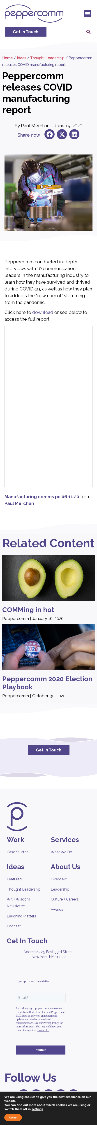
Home (7, 58)
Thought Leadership (47, 58)
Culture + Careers (65, 899)
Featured (14, 879)
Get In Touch (27, 941)
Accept (13, 1117)
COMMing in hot (28, 610)
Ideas (21, 58)
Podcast (14, 926)
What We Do (61, 852)
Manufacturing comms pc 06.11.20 (42, 496)
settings (37, 1109)
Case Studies (17, 852)
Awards (57, 909)
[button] (87, 13)
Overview (59, 879)
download (42, 312)
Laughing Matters (21, 916)
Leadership (60, 889)
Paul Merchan (19, 503)
